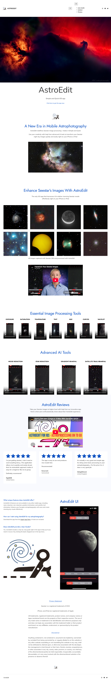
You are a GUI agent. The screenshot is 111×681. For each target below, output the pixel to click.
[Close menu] (76, 4)
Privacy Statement (55, 601)
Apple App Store (25, 519)
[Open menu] (70, 8)
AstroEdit (11, 8)
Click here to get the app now (55, 103)
